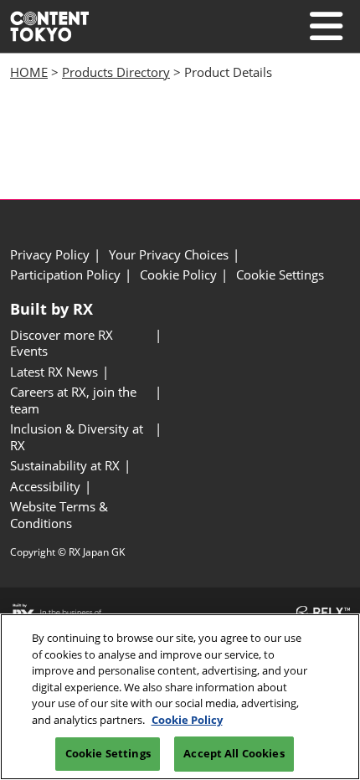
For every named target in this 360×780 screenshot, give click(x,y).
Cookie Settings (108, 753)
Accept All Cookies (233, 753)
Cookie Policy (187, 719)
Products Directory (116, 72)
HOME (29, 72)
